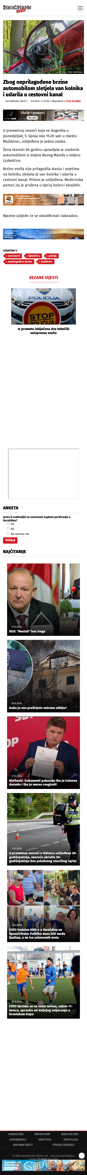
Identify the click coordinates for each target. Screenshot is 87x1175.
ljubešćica (34, 255)
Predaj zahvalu (63, 1145)
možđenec (46, 261)
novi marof (14, 255)
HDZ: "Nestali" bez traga (27, 631)
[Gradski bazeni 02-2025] (43, 234)
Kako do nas (70, 1134)
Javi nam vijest (23, 1145)
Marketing (15, 1134)
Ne (12, 529)
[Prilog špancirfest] (43, 1165)
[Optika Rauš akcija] (43, 115)
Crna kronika (73, 101)
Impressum (42, 1134)
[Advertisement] (43, 391)
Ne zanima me (19, 534)
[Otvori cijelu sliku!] (43, 47)
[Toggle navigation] (80, 8)
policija (53, 255)
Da (12, 524)
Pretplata (71, 1139)
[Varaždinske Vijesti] (17, 7)
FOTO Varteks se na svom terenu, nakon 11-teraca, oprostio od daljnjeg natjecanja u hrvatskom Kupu (41, 1010)
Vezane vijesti (43, 277)
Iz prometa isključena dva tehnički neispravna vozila (43, 331)
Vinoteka (44, 1139)
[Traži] (53, 7)
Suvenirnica (17, 1139)
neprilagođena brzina (20, 261)
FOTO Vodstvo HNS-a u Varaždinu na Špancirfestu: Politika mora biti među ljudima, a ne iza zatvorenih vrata (37, 933)
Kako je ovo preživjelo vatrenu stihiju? (38, 708)
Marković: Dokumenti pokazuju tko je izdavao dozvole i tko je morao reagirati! (43, 782)
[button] (6, 311)
